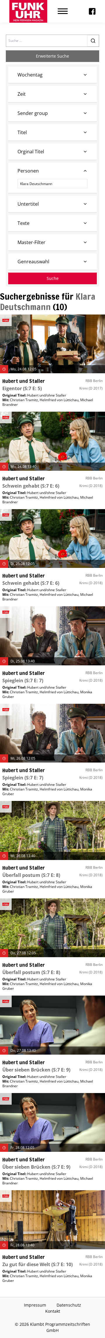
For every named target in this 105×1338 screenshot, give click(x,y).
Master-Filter (32, 242)
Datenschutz (69, 1305)
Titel (22, 132)
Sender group (33, 113)
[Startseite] (28, 11)
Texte (23, 223)
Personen (28, 171)
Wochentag (30, 75)
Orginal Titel (31, 151)
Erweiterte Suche (52, 56)
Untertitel (28, 204)
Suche (53, 278)
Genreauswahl (33, 261)
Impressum (35, 1305)
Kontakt (52, 1311)
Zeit (22, 94)
